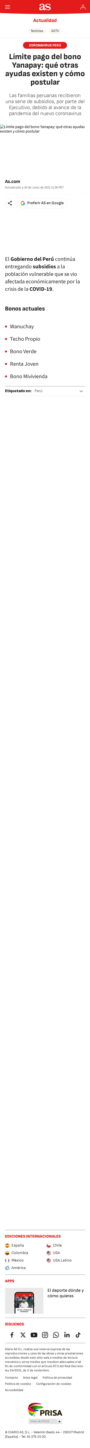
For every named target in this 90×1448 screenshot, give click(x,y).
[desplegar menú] (7, 6)
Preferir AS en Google (45, 203)
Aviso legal (30, 1378)
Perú (38, 391)
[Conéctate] (83, 7)
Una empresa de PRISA (45, 1409)
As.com (12, 181)
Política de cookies (18, 1384)
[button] (10, 203)
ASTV (55, 31)
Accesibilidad (14, 1390)
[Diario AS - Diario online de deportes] (45, 7)
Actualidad (45, 20)
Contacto (11, 1378)
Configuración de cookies (53, 1384)
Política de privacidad (57, 1378)
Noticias (37, 31)
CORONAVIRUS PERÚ (45, 45)
